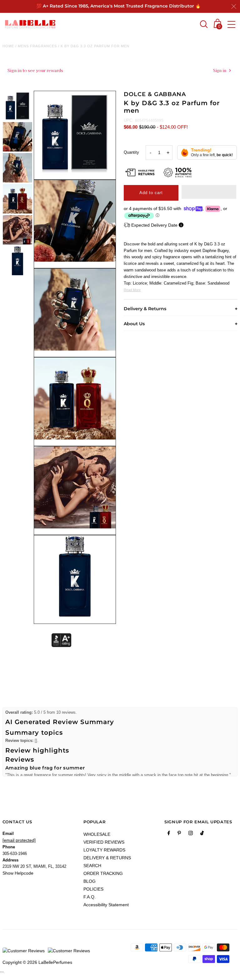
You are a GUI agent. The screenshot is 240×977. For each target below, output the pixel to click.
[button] (209, 192)
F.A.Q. (89, 896)
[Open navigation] (231, 24)
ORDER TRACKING (103, 873)
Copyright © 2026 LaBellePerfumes (37, 962)
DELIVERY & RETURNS (107, 857)
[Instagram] (190, 834)
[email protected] (19, 840)
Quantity (131, 152)
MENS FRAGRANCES (37, 46)
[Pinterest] (179, 834)
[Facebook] (169, 834)
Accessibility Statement (106, 904)
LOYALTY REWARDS (104, 849)
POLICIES (93, 889)
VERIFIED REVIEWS (103, 842)
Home (8, 46)
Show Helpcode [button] (17, 873)
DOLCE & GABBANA (155, 94)
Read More (132, 290)
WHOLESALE (96, 834)
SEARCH (92, 865)
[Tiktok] (202, 834)
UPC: (128, 120)
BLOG (89, 881)
